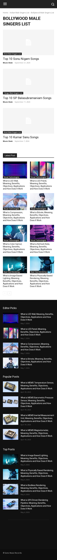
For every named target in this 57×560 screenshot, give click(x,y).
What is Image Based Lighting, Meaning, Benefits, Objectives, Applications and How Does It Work (13, 280)
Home (5, 12)
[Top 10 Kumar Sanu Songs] (28, 121)
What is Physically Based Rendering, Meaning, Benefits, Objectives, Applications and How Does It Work (41, 280)
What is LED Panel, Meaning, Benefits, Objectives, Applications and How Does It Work (36, 332)
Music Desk (8, 63)
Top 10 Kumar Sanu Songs (21, 137)
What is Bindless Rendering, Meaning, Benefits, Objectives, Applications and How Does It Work (36, 488)
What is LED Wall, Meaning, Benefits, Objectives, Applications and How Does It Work (37, 317)
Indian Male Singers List (19, 12)
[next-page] (9, 293)
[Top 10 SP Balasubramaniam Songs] (28, 81)
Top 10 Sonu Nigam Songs (21, 59)
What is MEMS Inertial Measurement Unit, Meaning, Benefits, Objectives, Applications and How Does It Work (37, 418)
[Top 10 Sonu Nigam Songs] (28, 42)
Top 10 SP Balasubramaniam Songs (27, 98)
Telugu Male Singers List (13, 93)
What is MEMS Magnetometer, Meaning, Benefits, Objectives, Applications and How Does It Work (36, 433)
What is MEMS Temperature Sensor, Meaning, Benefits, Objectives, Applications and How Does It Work (37, 386)
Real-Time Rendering (12, 272)
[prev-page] (5, 293)
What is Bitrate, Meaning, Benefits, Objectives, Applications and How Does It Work (36, 362)
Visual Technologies (11, 177)
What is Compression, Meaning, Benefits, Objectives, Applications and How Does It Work (36, 347)
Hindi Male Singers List (12, 54)
